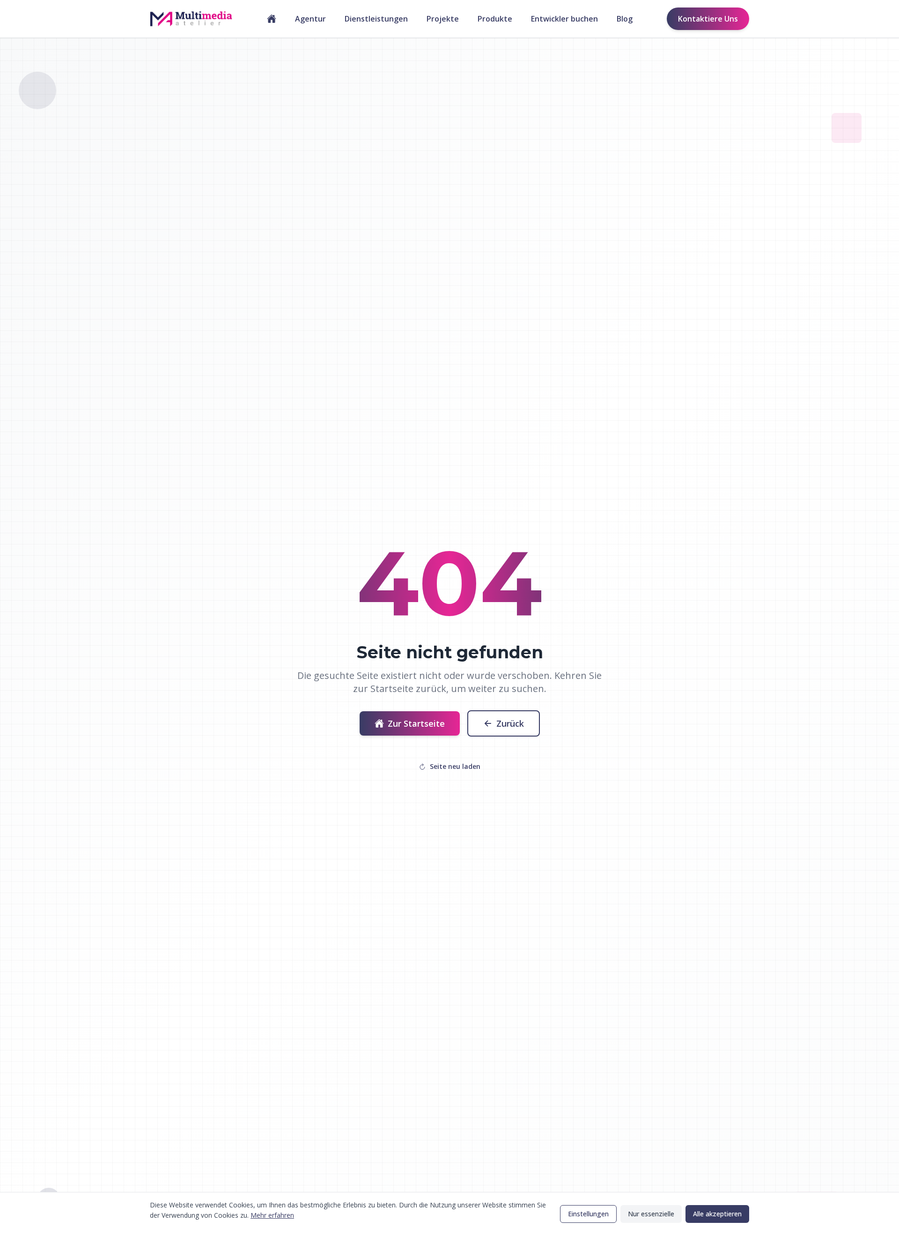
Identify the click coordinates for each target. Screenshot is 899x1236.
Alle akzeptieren (717, 1213)
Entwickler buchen (564, 19)
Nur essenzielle (651, 1213)
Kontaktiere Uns (708, 19)
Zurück (510, 723)
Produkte (495, 19)
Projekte (443, 19)
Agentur (310, 19)
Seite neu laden (455, 766)
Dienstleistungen (376, 19)
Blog (625, 19)
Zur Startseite (416, 723)
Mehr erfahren (272, 1215)
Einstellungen (588, 1213)
